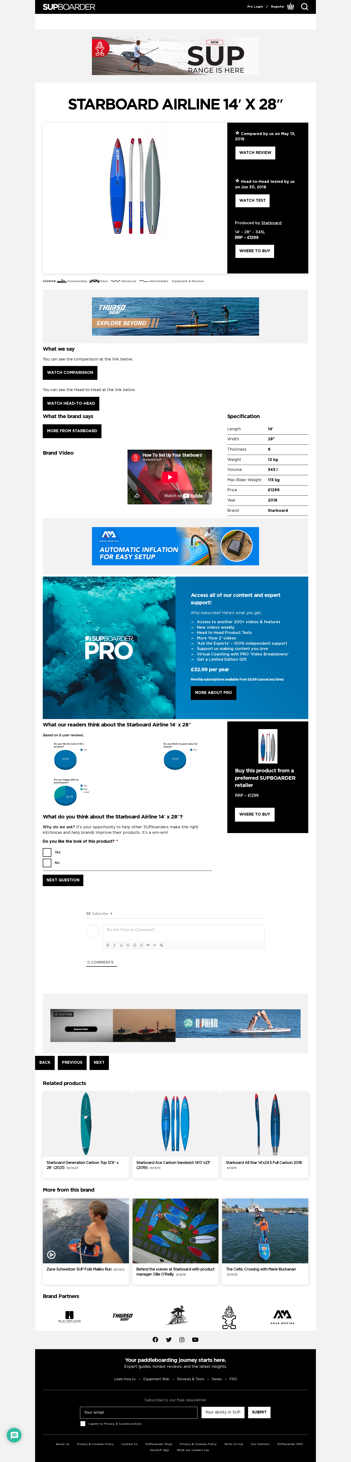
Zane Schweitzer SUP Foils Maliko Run (85, 1269)
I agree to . (115, 1424)
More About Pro (213, 693)
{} (167, 945)
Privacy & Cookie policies (123, 1424)
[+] (174, 945)
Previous (39, 1318)
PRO (233, 1379)
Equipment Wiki (156, 1379)
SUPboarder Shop (158, 1444)
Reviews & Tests (190, 1379)
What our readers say (193, 1450)
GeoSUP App (159, 1450)
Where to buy (254, 251)
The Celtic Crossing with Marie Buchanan (261, 1272)
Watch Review (255, 153)
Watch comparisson (70, 373)
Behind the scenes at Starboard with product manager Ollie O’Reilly (175, 1272)
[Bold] (108, 945)
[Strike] (128, 945)
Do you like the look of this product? (80, 841)
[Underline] (121, 945)
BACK (44, 1062)
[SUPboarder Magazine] (69, 7)
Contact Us (129, 1444)
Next (311, 1318)
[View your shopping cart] (291, 6)
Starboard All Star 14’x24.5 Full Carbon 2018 (264, 1165)
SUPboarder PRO (290, 1444)
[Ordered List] (134, 945)
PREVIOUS (72, 1062)
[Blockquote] (148, 945)
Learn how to (125, 1379)
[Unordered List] (141, 945)
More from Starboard (72, 431)
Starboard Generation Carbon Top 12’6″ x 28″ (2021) (82, 1165)
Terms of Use (233, 1444)
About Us (62, 1444)
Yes (57, 852)
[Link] (161, 945)
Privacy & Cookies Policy (95, 1444)
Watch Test (252, 200)
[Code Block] (154, 945)
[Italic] (114, 945)
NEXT (99, 1062)
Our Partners (260, 1444)
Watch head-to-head (71, 403)
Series (217, 1379)
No (57, 863)
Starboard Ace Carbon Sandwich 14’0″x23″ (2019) (173, 1165)
